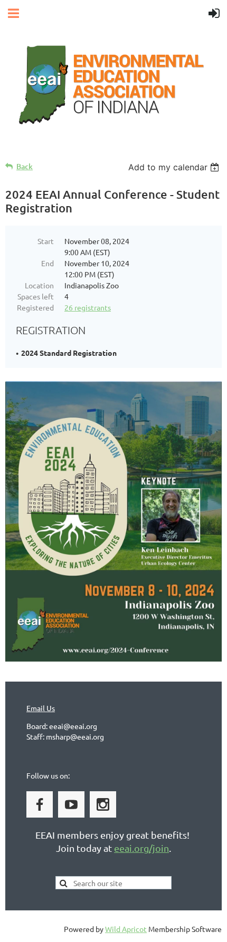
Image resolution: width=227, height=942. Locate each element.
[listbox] (175, 167)
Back (24, 166)
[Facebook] (39, 804)
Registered (35, 307)
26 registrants (87, 307)
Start (45, 241)
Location (39, 285)
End (47, 263)
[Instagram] (103, 804)
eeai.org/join (141, 847)
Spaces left (35, 296)
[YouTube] (71, 804)
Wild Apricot (126, 929)
